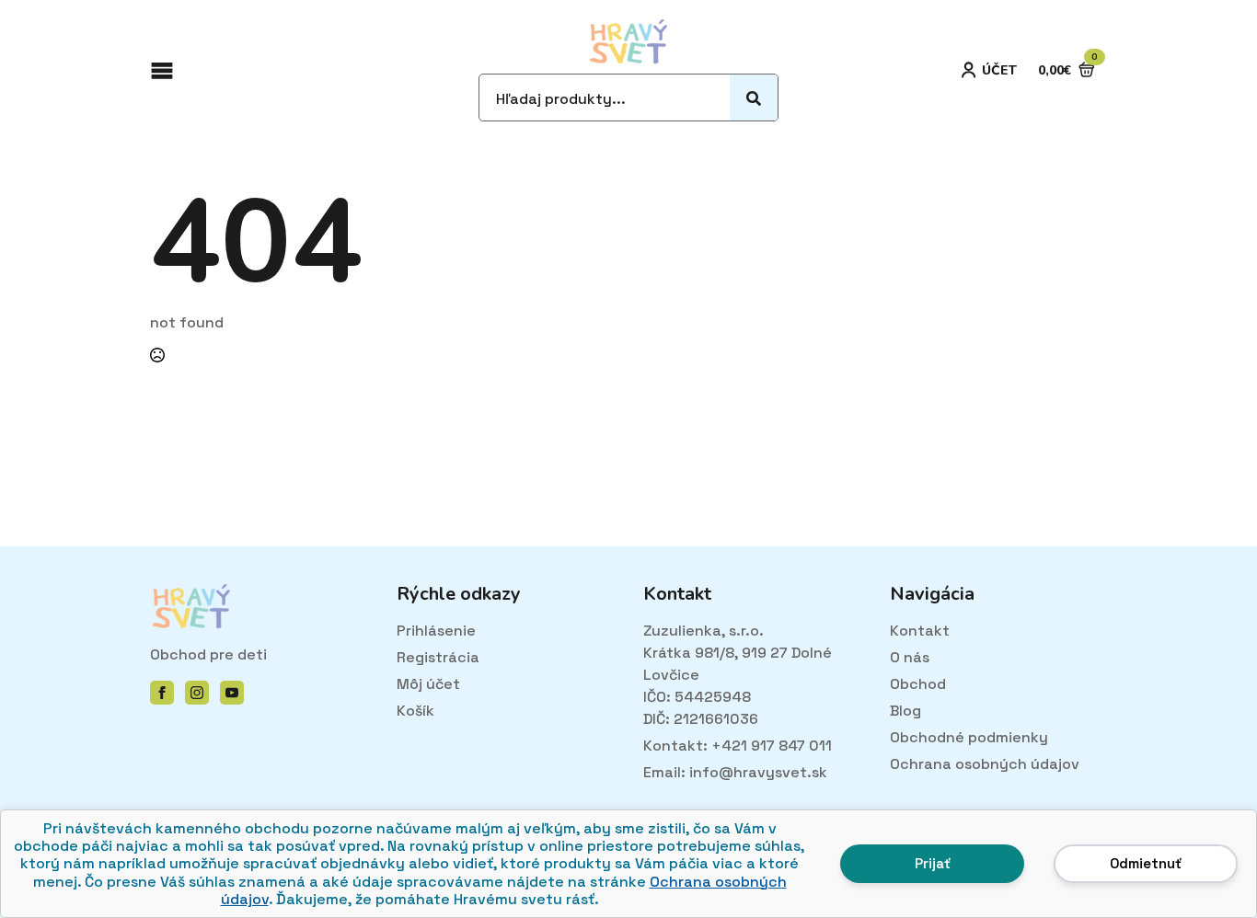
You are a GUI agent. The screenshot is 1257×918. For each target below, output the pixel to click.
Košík (415, 710)
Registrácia (438, 657)
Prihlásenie (436, 630)
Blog (905, 710)
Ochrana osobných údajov (984, 764)
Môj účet (428, 684)
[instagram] (197, 693)
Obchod (918, 684)
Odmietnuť (1146, 863)
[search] (754, 98)
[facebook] (162, 693)
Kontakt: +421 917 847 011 (737, 745)
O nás (909, 657)
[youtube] (232, 693)
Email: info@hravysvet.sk (735, 772)
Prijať (933, 863)
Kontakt (920, 630)
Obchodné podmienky (969, 737)
